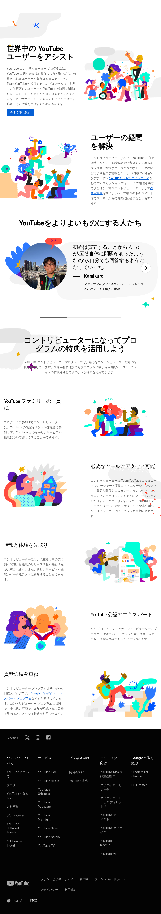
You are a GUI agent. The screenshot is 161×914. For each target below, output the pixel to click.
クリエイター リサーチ (111, 787)
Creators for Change (139, 774)
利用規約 (71, 889)
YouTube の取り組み (18, 796)
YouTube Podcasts (44, 804)
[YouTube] (18, 883)
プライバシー (49, 889)
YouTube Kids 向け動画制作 (111, 774)
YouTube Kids (47, 772)
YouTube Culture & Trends (13, 828)
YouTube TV (46, 845)
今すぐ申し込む (20, 112)
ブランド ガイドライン (110, 879)
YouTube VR (108, 854)
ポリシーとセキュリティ (56, 879)
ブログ (11, 785)
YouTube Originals (44, 791)
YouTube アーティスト (111, 817)
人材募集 (13, 806)
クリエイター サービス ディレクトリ (111, 802)
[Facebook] (48, 737)
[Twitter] (27, 737)
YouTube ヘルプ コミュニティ (129, 178)
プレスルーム (16, 815)
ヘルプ (17, 900)
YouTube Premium (44, 817)
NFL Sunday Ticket (15, 843)
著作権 (83, 879)
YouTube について (18, 774)
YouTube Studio (49, 837)
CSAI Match (139, 785)
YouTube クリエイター (111, 830)
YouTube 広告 (78, 781)
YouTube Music (48, 781)
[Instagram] (38, 737)
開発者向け (76, 772)
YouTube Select (49, 828)
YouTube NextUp (106, 843)
